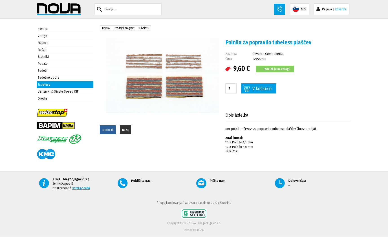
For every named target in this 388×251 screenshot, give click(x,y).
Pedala (42, 64)
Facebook (107, 129)
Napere (43, 43)
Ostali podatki (81, 188)
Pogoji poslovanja (170, 203)
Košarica (340, 9)
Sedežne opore (49, 78)
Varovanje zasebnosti (198, 203)
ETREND (200, 229)
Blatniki (43, 57)
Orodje (42, 98)
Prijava (327, 9)
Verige (42, 36)
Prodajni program (124, 28)
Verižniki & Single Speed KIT (58, 91)
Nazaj (125, 129)
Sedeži (42, 71)
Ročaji (42, 50)
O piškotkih (222, 203)
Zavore (43, 29)
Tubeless (44, 84)
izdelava (189, 229)
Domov (106, 28)
